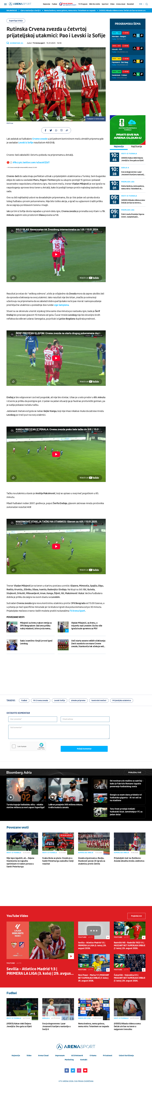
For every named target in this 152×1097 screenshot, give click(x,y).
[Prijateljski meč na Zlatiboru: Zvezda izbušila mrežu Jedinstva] (129, 844)
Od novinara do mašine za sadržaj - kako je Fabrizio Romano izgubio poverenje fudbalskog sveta (126, 783)
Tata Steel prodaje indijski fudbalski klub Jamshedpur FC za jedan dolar (126, 812)
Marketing (69, 1060)
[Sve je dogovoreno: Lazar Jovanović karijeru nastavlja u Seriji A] (58, 1009)
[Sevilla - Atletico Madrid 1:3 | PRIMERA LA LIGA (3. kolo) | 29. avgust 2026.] (40, 940)
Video (112, 4)
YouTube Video (17, 916)
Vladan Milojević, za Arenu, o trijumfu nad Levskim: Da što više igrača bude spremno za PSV (86, 626)
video (29, 1055)
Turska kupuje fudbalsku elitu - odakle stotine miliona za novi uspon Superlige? (26, 806)
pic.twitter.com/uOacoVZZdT (34, 162)
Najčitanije (136, 146)
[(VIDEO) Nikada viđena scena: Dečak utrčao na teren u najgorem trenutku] (129, 1009)
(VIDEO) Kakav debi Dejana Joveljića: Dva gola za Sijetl (132, 159)
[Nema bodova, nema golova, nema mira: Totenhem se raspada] (94, 1009)
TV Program (82, 4)
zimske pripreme (78, 700)
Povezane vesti (15, 617)
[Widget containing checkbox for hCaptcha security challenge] (28, 746)
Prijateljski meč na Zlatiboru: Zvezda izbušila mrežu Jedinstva (129, 859)
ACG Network (77, 1055)
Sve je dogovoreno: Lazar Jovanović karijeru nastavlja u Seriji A (133, 173)
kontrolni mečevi (99, 700)
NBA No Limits (94, 4)
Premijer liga (127, 182)
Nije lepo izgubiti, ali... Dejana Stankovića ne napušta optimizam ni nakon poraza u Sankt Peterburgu (20, 862)
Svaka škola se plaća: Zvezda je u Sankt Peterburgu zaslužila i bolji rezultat (58, 861)
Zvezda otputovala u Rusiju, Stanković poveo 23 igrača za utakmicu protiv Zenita (91, 861)
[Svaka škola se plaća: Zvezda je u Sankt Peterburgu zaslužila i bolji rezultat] (58, 844)
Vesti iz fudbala (129, 154)
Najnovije (46, 4)
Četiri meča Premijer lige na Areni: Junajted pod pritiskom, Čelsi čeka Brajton (133, 215)
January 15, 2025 (32, 167)
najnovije (16, 1055)
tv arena (64, 1081)
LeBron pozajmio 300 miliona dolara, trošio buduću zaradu (65, 806)
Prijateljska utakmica (121, 700)
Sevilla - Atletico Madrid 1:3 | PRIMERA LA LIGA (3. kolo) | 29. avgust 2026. (39, 971)
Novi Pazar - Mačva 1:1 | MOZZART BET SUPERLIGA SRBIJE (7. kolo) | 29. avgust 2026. (93, 978)
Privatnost (107, 1055)
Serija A (125, 168)
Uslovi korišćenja (126, 1055)
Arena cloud (120, 4)
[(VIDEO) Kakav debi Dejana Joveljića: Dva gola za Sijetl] (22, 1009)
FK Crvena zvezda (40, 700)
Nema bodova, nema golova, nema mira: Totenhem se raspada (51, 10)
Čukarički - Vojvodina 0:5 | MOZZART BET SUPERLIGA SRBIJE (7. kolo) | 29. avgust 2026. (129, 978)
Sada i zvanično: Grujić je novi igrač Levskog (36, 642)
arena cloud (43, 1055)
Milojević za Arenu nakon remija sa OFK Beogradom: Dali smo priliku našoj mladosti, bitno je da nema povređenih (36, 626)
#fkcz (16, 162)
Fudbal (54, 4)
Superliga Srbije (16, 21)
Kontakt (83, 1060)
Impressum (60, 1055)
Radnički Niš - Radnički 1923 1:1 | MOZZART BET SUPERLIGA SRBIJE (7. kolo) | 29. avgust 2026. (129, 945)
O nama (93, 1055)
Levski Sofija (59, 700)
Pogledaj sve (134, 772)
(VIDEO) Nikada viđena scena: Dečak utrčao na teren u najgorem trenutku (111, 10)
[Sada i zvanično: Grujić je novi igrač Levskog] (12, 644)
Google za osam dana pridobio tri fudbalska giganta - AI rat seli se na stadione (126, 797)
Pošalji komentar (84, 749)
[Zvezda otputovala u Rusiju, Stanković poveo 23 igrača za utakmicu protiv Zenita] (94, 844)
